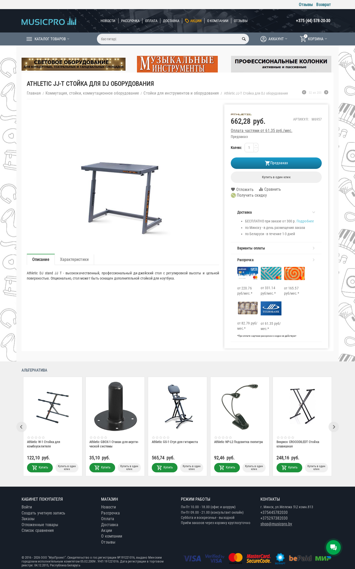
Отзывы (306, 4)
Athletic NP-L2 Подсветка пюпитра (238, 442)
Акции (195, 21)
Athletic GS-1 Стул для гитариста (175, 442)
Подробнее (305, 221)
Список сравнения (38, 530)
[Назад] (304, 93)
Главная (34, 93)
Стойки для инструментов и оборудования (181, 93)
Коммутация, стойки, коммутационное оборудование (92, 93)
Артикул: (301, 119)
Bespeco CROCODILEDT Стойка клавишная (298, 444)
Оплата (151, 21)
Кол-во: (236, 147)
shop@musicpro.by (276, 523)
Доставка (171, 21)
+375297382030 (274, 518)
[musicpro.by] (49, 20)
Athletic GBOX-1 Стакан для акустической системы (114, 444)
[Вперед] (326, 93)
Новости (108, 21)
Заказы (28, 518)
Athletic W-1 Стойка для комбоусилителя (43, 444)
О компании (218, 21)
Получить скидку (252, 195)
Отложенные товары (40, 524)
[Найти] (244, 39)
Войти (27, 507)
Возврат (323, 4)
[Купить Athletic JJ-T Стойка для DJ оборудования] (123, 176)
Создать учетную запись (43, 513)
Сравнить (272, 189)
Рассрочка (130, 21)
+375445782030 (274, 512)
